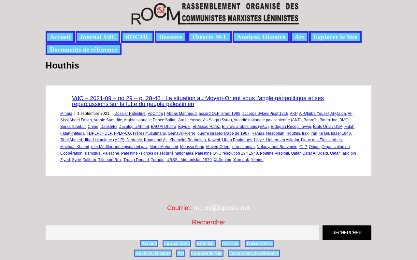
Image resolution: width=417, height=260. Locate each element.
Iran (313, 133)
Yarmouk (241, 160)
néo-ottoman (243, 147)
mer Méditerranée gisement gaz (119, 147)
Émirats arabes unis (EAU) (245, 127)
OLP (303, 147)
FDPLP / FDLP (99, 133)
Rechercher (208, 222)
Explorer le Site (335, 36)
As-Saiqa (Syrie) (217, 120)
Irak (305, 133)
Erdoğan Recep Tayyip (291, 127)
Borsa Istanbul (73, 127)
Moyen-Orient (218, 147)
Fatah (349, 127)
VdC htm (155, 113)
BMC (343, 120)
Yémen (257, 160)
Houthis (293, 133)
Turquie (158, 160)
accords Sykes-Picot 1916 (265, 113)
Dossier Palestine (130, 113)
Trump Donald (136, 160)
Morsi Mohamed (164, 147)
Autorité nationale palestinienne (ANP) (268, 120)
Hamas (258, 133)
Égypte (184, 127)
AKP (293, 113)
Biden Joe (329, 120)
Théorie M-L (210, 36)
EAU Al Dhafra (163, 127)
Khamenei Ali (155, 140)
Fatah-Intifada (72, 133)
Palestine (111, 153)
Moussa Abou (192, 147)
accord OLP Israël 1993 (219, 113)
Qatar (295, 153)
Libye (259, 140)
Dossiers (170, 36)
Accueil (60, 36)
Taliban (89, 160)
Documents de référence (83, 49)
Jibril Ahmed (71, 140)
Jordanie (134, 140)
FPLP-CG (122, 133)
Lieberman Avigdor (282, 140)
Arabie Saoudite (107, 120)
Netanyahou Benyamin (277, 147)
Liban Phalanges (237, 140)
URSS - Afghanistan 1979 (189, 160)
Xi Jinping (222, 160)
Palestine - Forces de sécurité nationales (157, 153)
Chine (93, 127)
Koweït (214, 140)
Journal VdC (98, 36)
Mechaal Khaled (74, 147)
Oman (314, 147)
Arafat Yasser (189, 120)
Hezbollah (275, 133)
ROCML (137, 36)
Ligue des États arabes (321, 140)
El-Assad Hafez (206, 127)
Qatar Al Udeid (315, 153)
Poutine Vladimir (274, 153)
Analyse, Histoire (261, 36)
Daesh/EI (108, 127)
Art (299, 36)
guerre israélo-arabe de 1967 (223, 133)
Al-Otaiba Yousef (314, 113)
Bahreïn (311, 120)
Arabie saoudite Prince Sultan (150, 120)
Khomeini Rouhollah (187, 140)
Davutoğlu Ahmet (134, 127)
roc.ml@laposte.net (222, 207)
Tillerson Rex (110, 160)
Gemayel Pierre (181, 133)
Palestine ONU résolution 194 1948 (226, 153)
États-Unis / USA (327, 127)
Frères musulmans (149, 133)
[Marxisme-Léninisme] (214, 21)
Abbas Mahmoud (181, 113)
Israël (324, 133)
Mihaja (66, 113)
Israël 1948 (341, 133)
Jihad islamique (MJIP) (104, 140)
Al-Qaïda (338, 113)
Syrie (76, 160)
